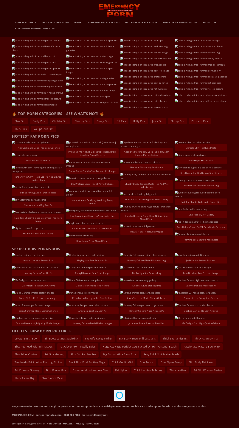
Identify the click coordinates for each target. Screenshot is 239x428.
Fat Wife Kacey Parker (98, 338)
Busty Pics (39, 121)
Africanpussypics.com (55, 22)
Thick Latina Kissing (175, 338)
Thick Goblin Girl (122, 362)
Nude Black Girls (25, 22)
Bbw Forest (147, 362)
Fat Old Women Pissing (207, 370)
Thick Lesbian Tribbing (148, 370)
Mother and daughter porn (50, 406)
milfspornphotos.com (48, 415)
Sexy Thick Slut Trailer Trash (161, 354)
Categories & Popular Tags (103, 22)
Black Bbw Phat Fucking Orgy (87, 362)
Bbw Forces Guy (56, 370)
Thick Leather (178, 370)
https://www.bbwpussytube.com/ (35, 28)
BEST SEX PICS (71, 415)
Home (77, 22)
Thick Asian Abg (24, 378)
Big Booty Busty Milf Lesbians (137, 338)
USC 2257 (68, 423)
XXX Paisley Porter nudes (114, 406)
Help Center (54, 423)
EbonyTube (209, 22)
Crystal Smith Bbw (26, 338)
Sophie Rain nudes (142, 406)
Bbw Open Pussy (171, 362)
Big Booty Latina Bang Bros (119, 354)
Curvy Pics (103, 121)
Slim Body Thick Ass (201, 362)
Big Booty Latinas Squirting (61, 338)
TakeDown (92, 423)
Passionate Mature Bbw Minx (202, 346)
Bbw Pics (20, 121)
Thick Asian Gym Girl (207, 338)
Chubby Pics (60, 121)
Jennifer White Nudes (168, 406)
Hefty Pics (139, 121)
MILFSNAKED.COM (23, 415)
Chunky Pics (82, 121)
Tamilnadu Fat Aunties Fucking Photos (38, 362)
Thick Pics (21, 129)
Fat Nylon (121, 370)
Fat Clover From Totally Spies (78, 346)
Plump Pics (177, 121)
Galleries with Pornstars (141, 22)
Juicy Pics (158, 121)
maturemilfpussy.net (95, 415)
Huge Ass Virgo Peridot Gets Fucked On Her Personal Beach (140, 346)
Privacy (79, 423)
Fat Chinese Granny (27, 370)
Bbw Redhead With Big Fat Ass (34, 346)
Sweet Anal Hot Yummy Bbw (90, 370)
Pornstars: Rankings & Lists (180, 22)
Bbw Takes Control (26, 354)
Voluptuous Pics (44, 129)
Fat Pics (121, 121)
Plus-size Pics (199, 121)
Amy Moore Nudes (194, 406)
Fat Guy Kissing (53, 354)
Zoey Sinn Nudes (22, 406)
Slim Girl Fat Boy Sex (83, 354)
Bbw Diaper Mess (52, 378)
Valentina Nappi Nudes (83, 406)
